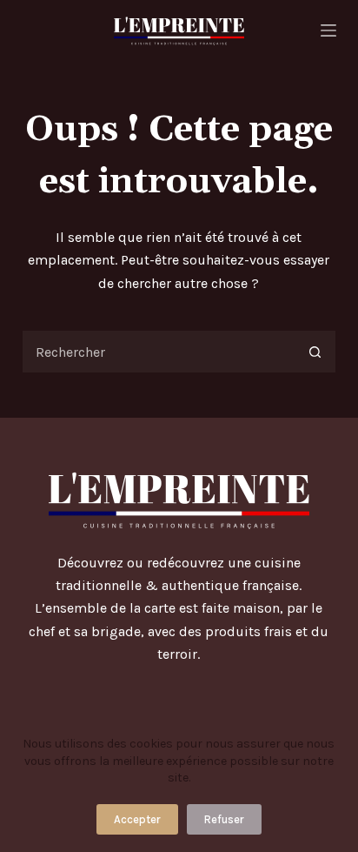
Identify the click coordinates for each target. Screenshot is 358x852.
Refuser (224, 819)
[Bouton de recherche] (314, 351)
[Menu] (328, 30)
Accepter (137, 819)
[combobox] (159, 351)
